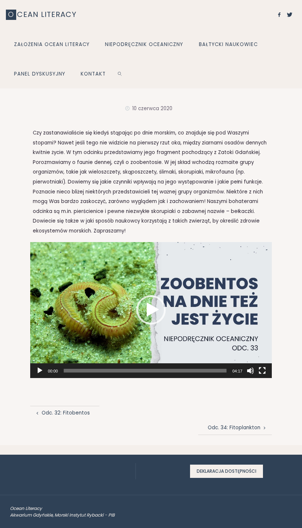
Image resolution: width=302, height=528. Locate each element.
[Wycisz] (250, 370)
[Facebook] (279, 14)
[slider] (145, 371)
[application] (151, 310)
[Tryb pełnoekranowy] (262, 370)
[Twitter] (290, 14)
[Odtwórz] (39, 370)
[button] (151, 310)
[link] (120, 73)
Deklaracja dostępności (226, 471)
